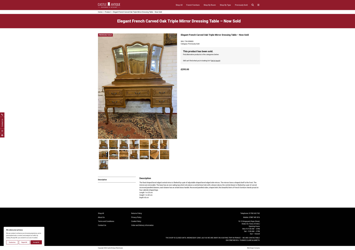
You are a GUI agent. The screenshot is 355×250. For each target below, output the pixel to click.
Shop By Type (225, 5)
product (108, 12)
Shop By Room (210, 5)
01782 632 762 (254, 213)
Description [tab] (102, 180)
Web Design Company (253, 248)
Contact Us (2, 123)
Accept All (36, 242)
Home (100, 12)
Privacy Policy (136, 217)
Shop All (179, 5)
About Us (101, 217)
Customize (12, 242)
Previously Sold (241, 5)
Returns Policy (136, 213)
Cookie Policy (136, 221)
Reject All (24, 242)
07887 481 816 (254, 217)
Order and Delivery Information (142, 225)
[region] (24, 236)
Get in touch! (215, 61)
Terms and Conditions (106, 221)
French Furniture (193, 5)
